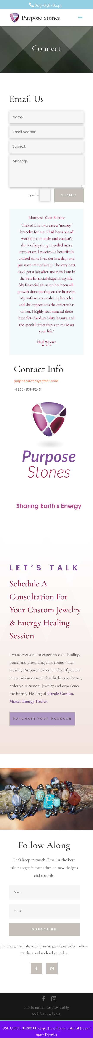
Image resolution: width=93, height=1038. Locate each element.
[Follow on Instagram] (52, 968)
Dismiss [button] (51, 1034)
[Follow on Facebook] (36, 968)
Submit (69, 195)
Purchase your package (42, 718)
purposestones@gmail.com (36, 381)
